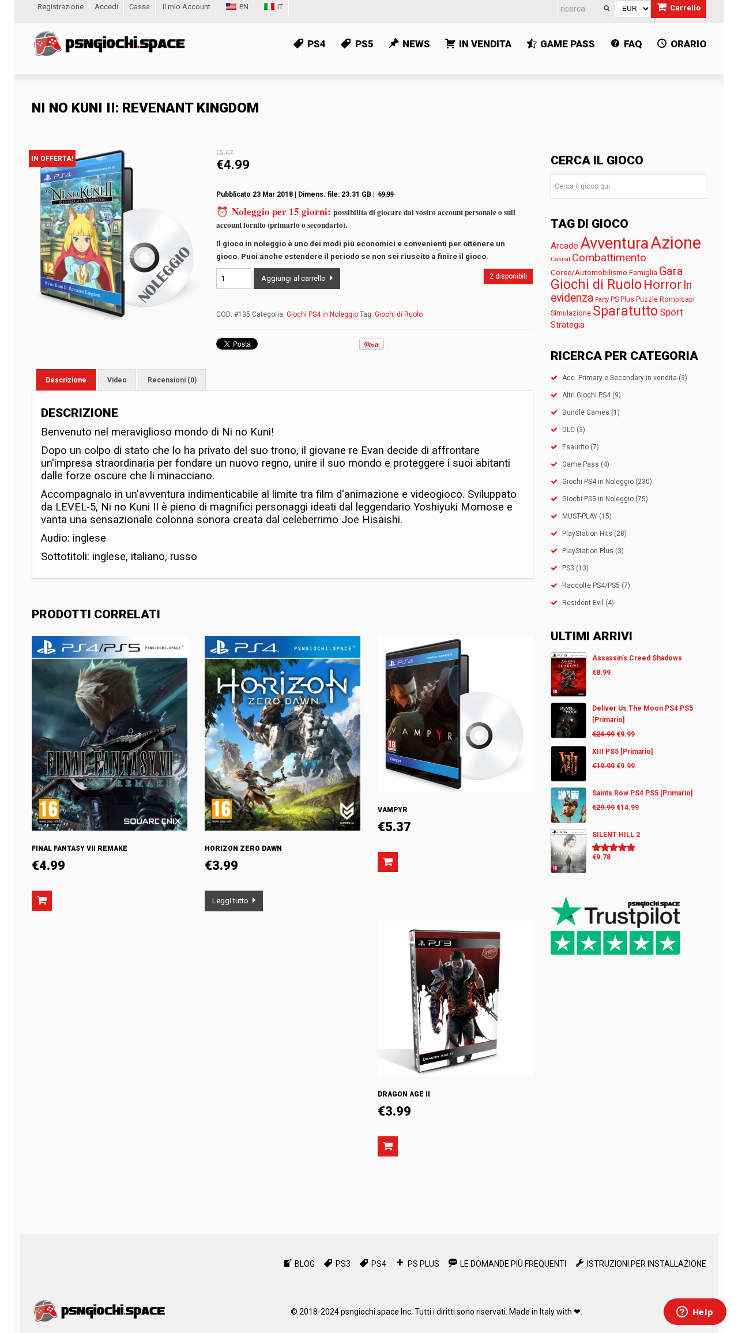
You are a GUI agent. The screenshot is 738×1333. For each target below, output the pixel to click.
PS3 (568, 568)
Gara (671, 271)
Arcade (564, 246)
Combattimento (609, 257)
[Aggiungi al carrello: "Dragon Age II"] (388, 1146)
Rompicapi (677, 299)
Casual (560, 259)
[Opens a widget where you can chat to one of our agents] (694, 1312)
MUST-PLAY (579, 516)
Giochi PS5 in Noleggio (598, 499)
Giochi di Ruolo (399, 314)
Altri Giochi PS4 (586, 395)
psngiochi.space (370, 1311)
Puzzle (647, 299)
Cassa (139, 6)
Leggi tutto (230, 900)
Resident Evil (583, 603)
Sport (671, 312)
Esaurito (575, 447)
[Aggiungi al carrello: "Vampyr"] (388, 862)
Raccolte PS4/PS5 (591, 585)
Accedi (106, 6)
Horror (662, 284)
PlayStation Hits (587, 534)
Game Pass (580, 464)
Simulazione (571, 313)
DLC (568, 430)
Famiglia (643, 272)
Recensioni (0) (172, 380)
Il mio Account (186, 6)
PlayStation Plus (587, 551)
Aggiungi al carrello (293, 278)
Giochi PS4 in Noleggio (322, 314)
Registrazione (60, 6)
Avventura (614, 243)
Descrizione (66, 380)
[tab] (66, 379)
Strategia (568, 325)
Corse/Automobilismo (589, 272)
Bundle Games (585, 412)
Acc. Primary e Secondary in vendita (619, 378)
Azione (675, 243)
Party (602, 299)
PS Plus (622, 299)
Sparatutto (625, 311)
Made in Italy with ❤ (545, 1311)
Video (117, 380)
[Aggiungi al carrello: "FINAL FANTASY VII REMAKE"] (42, 901)
